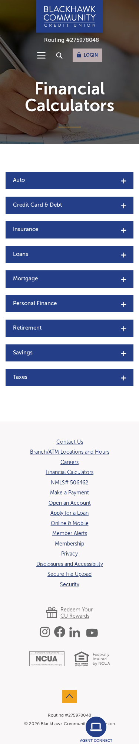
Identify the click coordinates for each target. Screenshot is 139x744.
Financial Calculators (69, 472)
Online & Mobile (70, 523)
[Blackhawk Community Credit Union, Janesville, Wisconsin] (69, 16)
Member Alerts (69, 533)
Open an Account (70, 503)
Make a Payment (69, 493)
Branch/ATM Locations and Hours (69, 452)
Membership (69, 544)
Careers (69, 462)
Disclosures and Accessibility (69, 564)
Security (69, 584)
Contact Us (69, 442)
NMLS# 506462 (69, 483)
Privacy (69, 554)
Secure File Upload (69, 574)
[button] (69, 180)
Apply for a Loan (69, 513)
